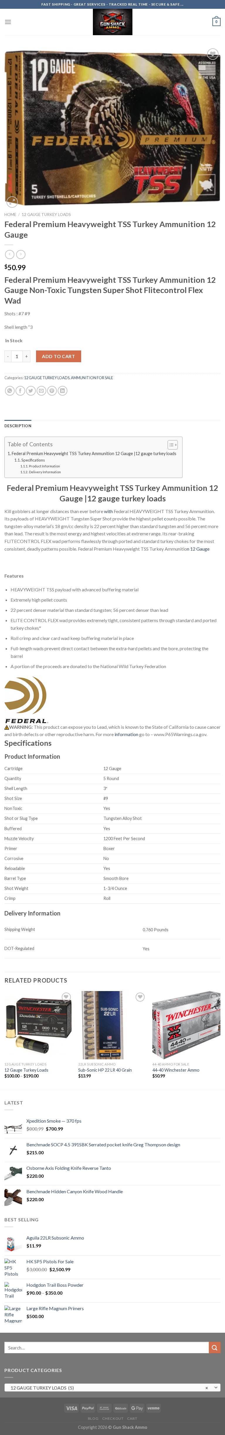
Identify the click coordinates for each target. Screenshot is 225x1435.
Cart (132, 1418)
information (126, 734)
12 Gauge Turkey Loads (26, 1070)
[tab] (17, 426)
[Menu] (7, 22)
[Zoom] (12, 202)
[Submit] (215, 1347)
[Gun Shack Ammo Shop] (112, 22)
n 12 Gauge (198, 548)
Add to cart (58, 356)
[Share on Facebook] (20, 391)
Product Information (44, 466)
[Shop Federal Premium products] (26, 699)
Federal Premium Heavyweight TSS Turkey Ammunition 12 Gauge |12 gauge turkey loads (94, 453)
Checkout (113, 1418)
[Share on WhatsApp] (10, 391)
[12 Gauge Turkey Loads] (38, 1025)
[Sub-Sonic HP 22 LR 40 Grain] (112, 1025)
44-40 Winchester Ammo (176, 1070)
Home (10, 214)
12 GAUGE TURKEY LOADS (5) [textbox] (109, 1387)
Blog (93, 1418)
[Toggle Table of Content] (169, 445)
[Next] (220, 1039)
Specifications (33, 460)
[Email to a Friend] (41, 391)
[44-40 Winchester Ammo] (186, 1025)
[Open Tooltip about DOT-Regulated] (39, 947)
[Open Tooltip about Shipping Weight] (40, 928)
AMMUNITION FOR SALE (92, 377)
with (108, 511)
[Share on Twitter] (31, 391)
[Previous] (4, 1039)
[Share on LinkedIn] (62, 391)
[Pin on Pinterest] (52, 391)
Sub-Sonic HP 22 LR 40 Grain (105, 1070)
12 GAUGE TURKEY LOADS (46, 214)
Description (17, 425)
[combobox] (112, 1387)
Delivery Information (45, 472)
